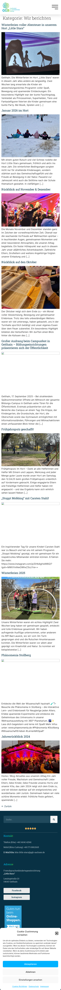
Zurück (6, 806)
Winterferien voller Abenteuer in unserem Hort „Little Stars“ (29, 26)
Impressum (44, 986)
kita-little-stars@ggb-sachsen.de (30, 852)
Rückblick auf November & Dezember (26, 189)
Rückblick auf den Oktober (19, 262)
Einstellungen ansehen (30, 979)
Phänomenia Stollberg (16, 655)
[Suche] (53, 819)
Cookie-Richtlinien (19, 986)
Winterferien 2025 (13, 573)
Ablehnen (30, 972)
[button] (56, 933)
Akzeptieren (30, 964)
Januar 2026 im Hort (15, 110)
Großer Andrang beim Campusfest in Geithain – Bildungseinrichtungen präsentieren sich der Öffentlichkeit (25, 344)
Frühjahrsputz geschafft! (17, 429)
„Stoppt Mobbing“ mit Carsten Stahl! (25, 498)
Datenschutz (34, 986)
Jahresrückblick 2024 (15, 736)
